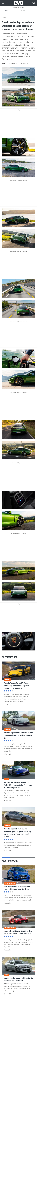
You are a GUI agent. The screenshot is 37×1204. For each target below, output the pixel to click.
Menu (3, 3)
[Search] (33, 2)
